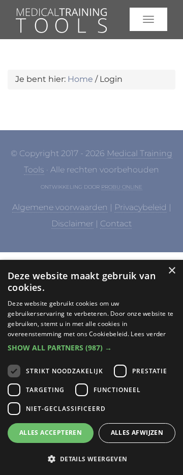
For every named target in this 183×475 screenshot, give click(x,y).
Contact (116, 223)
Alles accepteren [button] (50, 432)
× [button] (171, 271)
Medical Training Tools (54, 24)
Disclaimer (72, 223)
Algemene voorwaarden (60, 207)
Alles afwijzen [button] (137, 432)
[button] (91, 348)
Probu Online (121, 187)
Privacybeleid (140, 207)
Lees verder (148, 334)
